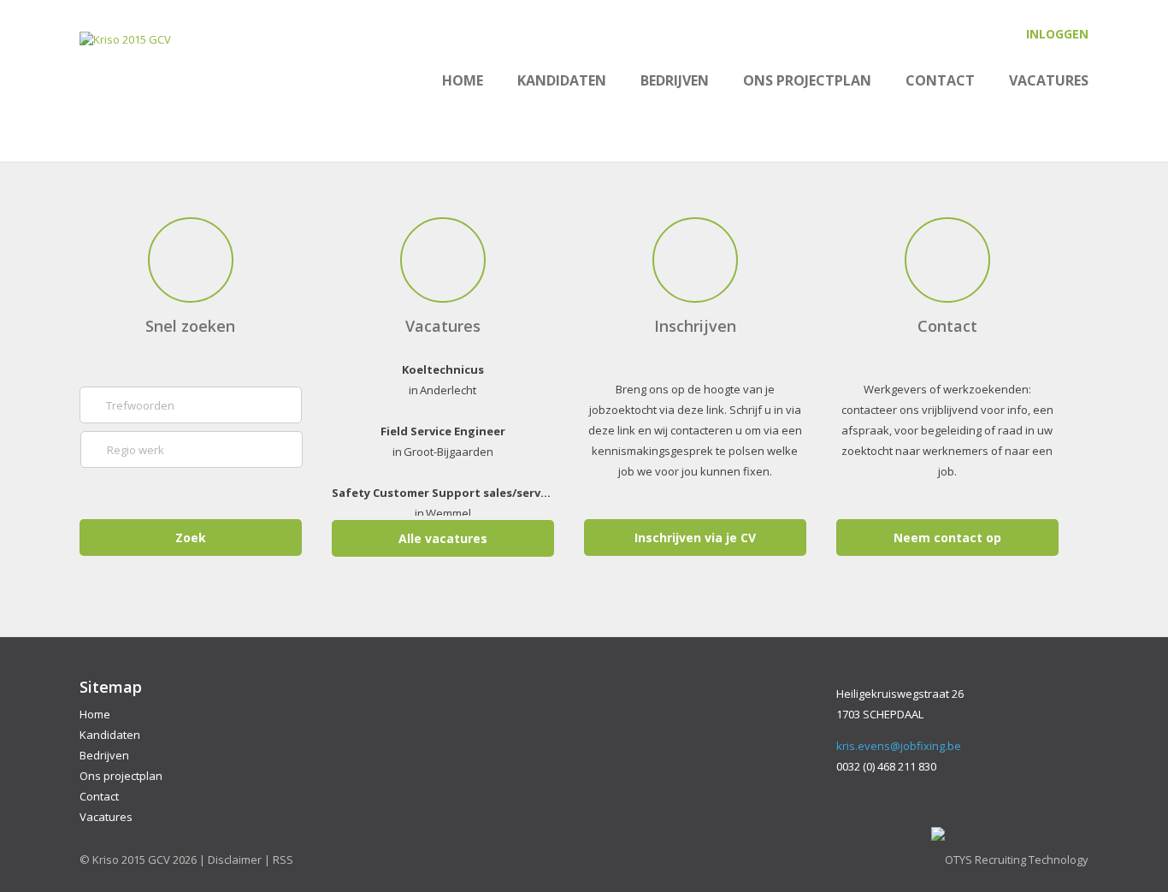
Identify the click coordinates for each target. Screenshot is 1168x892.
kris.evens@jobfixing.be (898, 745)
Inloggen (1057, 34)
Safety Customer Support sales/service (443, 491)
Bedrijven (674, 80)
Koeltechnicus (443, 367)
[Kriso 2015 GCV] (125, 39)
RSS (283, 859)
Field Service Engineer (442, 429)
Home (462, 80)
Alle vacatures (442, 538)
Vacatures (1048, 80)
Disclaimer (235, 859)
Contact (940, 80)
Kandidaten (561, 80)
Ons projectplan (807, 80)
